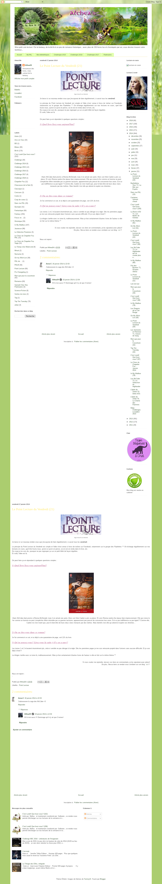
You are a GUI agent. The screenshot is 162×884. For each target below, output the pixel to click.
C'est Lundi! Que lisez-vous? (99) (135, 242)
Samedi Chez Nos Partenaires (21, 286)
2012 (131, 422)
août (133, 149)
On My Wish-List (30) (135, 317)
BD (16, 143)
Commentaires (91, 818)
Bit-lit (16, 151)
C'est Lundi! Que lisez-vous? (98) (135, 298)
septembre (135, 146)
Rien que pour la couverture (25, 276)
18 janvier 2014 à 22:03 (60, 264)
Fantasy (18, 214)
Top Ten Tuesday (21, 301)
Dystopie (18, 207)
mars (133, 165)
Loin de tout (135, 284)
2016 (131, 127)
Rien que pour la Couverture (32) (136, 342)
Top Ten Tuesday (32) (135, 350)
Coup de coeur (20, 200)
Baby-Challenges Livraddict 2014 (136, 411)
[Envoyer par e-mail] (66, 247)
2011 (131, 425)
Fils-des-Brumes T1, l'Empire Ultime (136, 269)
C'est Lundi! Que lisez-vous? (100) (136, 206)
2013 (131, 419)
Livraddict (18, 93)
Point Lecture (52, 251)
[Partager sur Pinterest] (76, 247)
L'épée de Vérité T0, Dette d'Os (135, 391)
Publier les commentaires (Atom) (86, 341)
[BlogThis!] (69, 247)
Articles (89, 814)
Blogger (102, 879)
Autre (16, 136)
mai (132, 158)
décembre (135, 136)
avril (133, 162)
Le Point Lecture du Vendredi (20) (135, 324)
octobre (134, 143)
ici (119, 230)
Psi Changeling (20, 272)
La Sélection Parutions (23, 232)
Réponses (52, 275)
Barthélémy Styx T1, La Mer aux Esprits (136, 186)
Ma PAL (29, 55)
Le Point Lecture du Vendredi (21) (135, 278)
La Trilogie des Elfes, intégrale (33, 864)
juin (132, 155)
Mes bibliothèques (43, 55)
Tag (16, 298)
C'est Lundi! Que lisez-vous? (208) (35, 826)
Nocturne (18, 254)
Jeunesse (18, 228)
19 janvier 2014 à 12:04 (71, 280)
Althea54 (55, 280)
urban (17, 305)
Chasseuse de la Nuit (22, 185)
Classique (18, 189)
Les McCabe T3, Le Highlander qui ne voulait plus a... (136, 252)
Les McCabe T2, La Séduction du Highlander (135, 382)
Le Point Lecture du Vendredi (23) (135, 177)
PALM (17, 265)
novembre (135, 139)
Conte (17, 196)
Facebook (18, 97)
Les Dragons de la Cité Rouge (135, 310)
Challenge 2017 (20, 174)
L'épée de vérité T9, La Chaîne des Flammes (135, 401)
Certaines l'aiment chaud (134, 199)
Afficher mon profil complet (24, 79)
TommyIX (87, 879)
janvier (134, 171)
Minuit (17, 250)
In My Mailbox (20, 225)
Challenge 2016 (20, 171)
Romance (18, 281)
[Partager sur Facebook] (74, 247)
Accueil (19, 55)
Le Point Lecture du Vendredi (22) (135, 234)
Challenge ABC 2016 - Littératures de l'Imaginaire (40, 839)
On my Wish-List (21, 258)
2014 (131, 133)
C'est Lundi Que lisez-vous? (25, 154)
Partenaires (108, 55)
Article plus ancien (113, 334)
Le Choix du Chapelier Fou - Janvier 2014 (135, 366)
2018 (131, 120)
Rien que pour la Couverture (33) (136, 290)
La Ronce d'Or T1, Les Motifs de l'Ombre (136, 215)
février (133, 168)
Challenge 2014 (20, 163)
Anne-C (49, 264)
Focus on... (19, 218)
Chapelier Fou (20, 182)
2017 (131, 124)
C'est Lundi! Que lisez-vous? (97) (135, 357)
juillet (133, 152)
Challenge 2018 (20, 178)
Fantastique (19, 210)
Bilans (17, 147)
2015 (131, 130)
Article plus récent (48, 334)
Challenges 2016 (76, 55)
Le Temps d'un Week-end (24, 247)
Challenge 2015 (20, 167)
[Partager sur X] (71, 247)
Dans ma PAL (20, 203)
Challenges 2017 (93, 55)
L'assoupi (25, 851)
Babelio (17, 90)
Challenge (18, 160)
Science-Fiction (20, 290)
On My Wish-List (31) (135, 227)
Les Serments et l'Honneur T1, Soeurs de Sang (136, 333)
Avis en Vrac (19, 140)
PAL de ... (18, 261)
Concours (18, 192)
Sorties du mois (20, 294)
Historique (18, 221)
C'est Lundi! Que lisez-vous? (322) (35, 814)
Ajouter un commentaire (22, 730)
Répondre (49, 270)
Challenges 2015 (60, 55)
